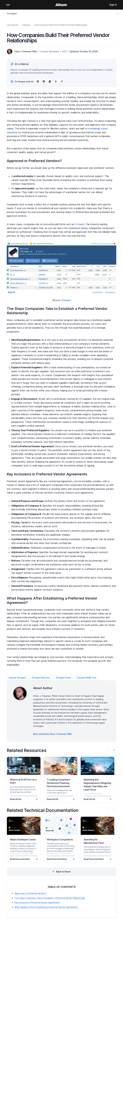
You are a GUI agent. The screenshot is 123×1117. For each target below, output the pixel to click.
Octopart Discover (41, 677)
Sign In (113, 4)
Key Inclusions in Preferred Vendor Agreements (37, 902)
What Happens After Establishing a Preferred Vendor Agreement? (46, 907)
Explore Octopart (17, 677)
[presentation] (113, 750)
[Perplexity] (43, 81)
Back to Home (63, 871)
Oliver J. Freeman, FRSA (25, 51)
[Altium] (61, 4)
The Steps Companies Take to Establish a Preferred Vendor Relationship (50, 898)
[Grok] (61, 81)
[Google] (55, 81)
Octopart (12, 13)
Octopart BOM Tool (86, 677)
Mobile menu (8, 5)
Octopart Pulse (63, 677)
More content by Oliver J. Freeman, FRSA (52, 734)
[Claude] (49, 81)
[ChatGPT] (37, 81)
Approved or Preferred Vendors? (31, 893)
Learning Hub (12, 25)
